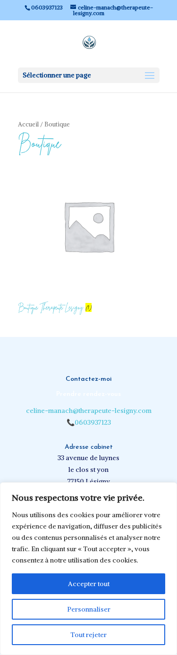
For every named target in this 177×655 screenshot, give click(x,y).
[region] (88, 568)
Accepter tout (89, 583)
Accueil (28, 124)
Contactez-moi (89, 379)
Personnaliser (88, 609)
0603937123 (93, 422)
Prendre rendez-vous (88, 394)
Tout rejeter (88, 634)
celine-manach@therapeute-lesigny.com (89, 410)
